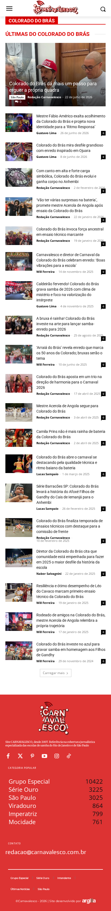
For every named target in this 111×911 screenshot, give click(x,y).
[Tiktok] (68, 756)
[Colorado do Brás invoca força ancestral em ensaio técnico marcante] (18, 235)
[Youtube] (44, 756)
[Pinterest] (32, 756)
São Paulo (17, 97)
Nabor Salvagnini (48, 574)
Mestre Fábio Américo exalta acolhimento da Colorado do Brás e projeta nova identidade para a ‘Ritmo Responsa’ (70, 121)
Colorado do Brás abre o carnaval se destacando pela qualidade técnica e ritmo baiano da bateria (66, 462)
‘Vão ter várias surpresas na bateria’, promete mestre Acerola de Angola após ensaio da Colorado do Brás (69, 205)
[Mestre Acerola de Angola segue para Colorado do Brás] (18, 412)
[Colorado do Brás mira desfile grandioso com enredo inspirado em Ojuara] (18, 151)
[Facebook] (8, 756)
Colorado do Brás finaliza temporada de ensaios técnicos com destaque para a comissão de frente (69, 526)
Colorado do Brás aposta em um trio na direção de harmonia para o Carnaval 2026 (69, 382)
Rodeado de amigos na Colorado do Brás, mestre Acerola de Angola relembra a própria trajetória (70, 620)
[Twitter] (20, 756)
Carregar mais (54, 673)
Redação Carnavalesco (44, 97)
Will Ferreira (45, 272)
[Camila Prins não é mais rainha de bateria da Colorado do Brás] (18, 438)
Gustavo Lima (46, 133)
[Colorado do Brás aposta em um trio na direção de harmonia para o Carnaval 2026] (18, 383)
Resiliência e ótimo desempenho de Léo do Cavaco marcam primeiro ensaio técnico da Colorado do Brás (68, 591)
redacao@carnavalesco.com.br (45, 851)
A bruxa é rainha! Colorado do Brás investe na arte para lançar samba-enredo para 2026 (65, 323)
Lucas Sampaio (47, 474)
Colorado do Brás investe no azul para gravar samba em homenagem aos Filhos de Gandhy (70, 649)
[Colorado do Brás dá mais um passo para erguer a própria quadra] (55, 74)
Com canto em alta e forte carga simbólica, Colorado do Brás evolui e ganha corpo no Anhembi (66, 176)
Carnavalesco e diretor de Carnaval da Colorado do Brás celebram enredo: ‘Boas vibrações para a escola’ (70, 260)
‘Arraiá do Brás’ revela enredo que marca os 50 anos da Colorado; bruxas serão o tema (69, 353)
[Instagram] (56, 756)
